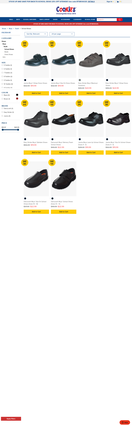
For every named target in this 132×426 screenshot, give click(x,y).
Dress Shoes (9, 54)
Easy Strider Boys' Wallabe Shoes (35, 142)
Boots (6, 52)
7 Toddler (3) (8, 73)
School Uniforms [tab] (29, 19)
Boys (10, 28)
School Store (90, 19)
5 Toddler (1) (8, 65)
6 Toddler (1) (8, 69)
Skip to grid (127, 28)
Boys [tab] (18, 19)
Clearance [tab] (77, 19)
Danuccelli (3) (8, 108)
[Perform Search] (120, 19)
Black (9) (7, 95)
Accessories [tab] (65, 19)
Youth (17, 28)
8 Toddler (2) (8, 76)
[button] (14, 19)
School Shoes (26, 28)
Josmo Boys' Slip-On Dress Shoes (63, 83)
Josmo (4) (7, 116)
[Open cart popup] (122, 2)
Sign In (110, 2)
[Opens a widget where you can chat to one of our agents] (124, 422)
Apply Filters (11, 419)
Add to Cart (36, 93)
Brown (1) (7, 99)
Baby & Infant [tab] (45, 19)
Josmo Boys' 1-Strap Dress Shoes (35, 83)
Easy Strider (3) (9, 112)
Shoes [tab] (55, 19)
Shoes (4, 28)
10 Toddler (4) (8, 84)
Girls (4, 57)
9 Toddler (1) (8, 80)
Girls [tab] (11, 19)
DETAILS (91, 2)
